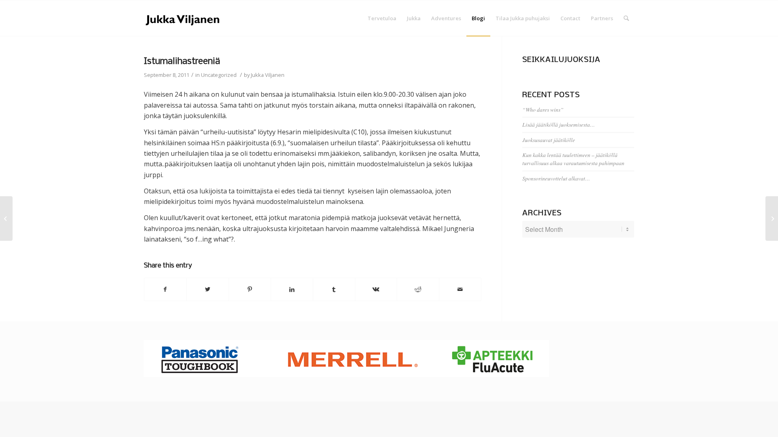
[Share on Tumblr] (334, 289)
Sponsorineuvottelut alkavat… (556, 178)
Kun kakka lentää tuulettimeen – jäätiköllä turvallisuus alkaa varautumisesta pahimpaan (573, 159)
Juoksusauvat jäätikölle (548, 140)
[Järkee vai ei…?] (6, 218)
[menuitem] (382, 18)
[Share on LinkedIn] (292, 289)
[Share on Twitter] (208, 289)
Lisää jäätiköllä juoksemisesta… (558, 124)
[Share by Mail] (460, 289)
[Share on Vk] (376, 289)
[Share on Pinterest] (250, 289)
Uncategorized (219, 74)
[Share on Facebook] (165, 289)
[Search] (626, 18)
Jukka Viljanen (267, 74)
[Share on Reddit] (418, 289)
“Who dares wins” (543, 109)
